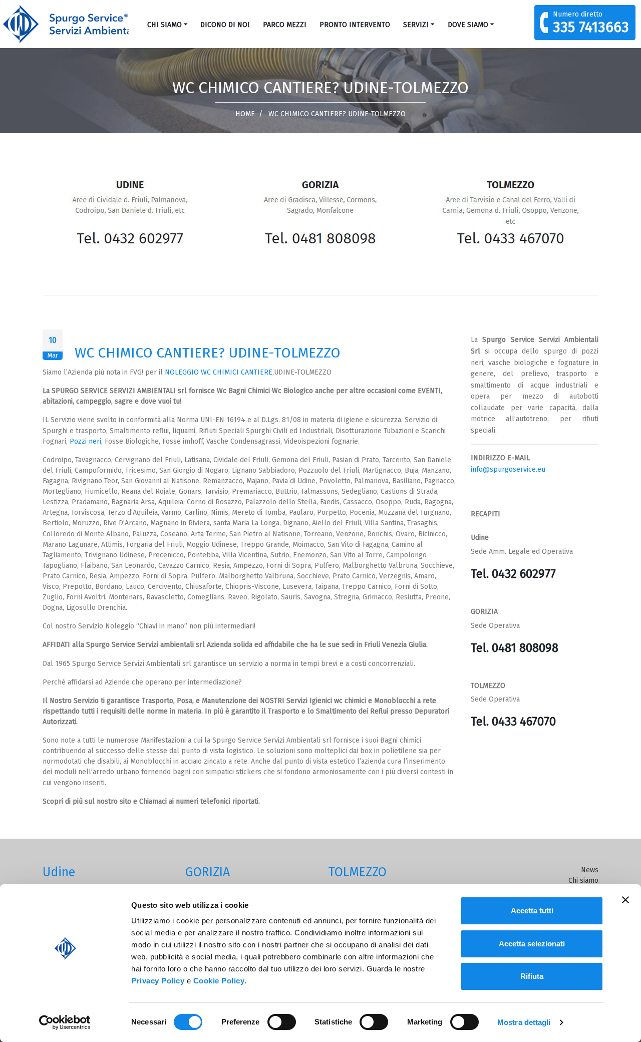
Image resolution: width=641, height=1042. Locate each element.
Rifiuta (531, 976)
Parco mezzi (284, 25)
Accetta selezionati (532, 943)
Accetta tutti (532, 910)
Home (245, 114)
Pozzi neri (85, 441)
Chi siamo (164, 25)
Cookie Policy (219, 980)
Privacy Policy (157, 980)
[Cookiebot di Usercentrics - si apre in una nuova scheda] (65, 1022)
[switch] (281, 1022)
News (589, 870)
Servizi (416, 25)
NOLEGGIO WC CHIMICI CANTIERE (218, 372)
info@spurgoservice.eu (508, 469)
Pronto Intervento (354, 25)
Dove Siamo (468, 25)
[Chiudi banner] (625, 899)
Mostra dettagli (524, 1022)
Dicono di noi (225, 25)
